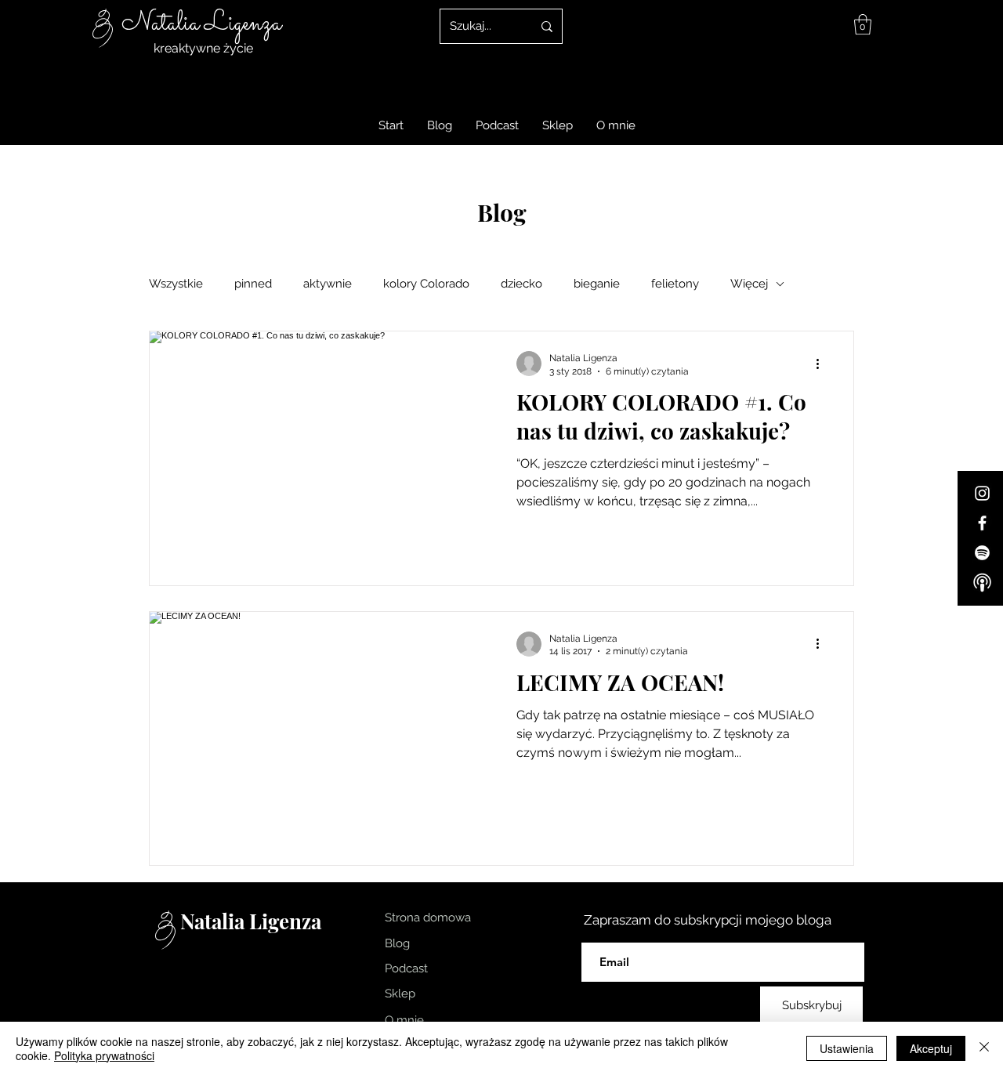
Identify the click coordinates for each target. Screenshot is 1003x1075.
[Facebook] (982, 523)
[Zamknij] (984, 1048)
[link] (862, 24)
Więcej (749, 284)
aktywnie (327, 284)
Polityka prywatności (104, 1055)
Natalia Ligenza (201, 23)
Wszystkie (176, 284)
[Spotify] (982, 553)
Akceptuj (931, 1048)
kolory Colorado (426, 284)
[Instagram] (982, 493)
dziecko (521, 284)
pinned (253, 284)
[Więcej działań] (822, 363)
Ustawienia (847, 1048)
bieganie (597, 284)
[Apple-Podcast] (982, 582)
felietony (675, 284)
